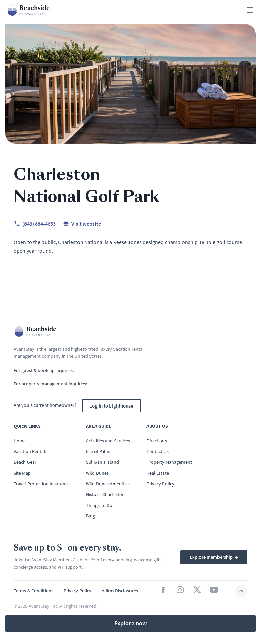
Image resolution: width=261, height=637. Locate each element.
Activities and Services (108, 440)
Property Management (169, 462)
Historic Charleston (105, 494)
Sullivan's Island (102, 462)
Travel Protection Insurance (42, 484)
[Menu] (250, 10)
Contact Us (157, 451)
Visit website (86, 223)
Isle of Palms (98, 451)
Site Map (22, 473)
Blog (90, 516)
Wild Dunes (97, 473)
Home (20, 440)
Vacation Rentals (30, 451)
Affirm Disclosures (120, 591)
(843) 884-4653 (39, 223)
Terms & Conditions (33, 591)
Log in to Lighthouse (111, 405)
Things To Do (99, 505)
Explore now (130, 623)
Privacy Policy (160, 484)
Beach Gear (25, 462)
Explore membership (214, 557)
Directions (156, 440)
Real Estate (157, 473)
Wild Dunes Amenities (108, 484)
